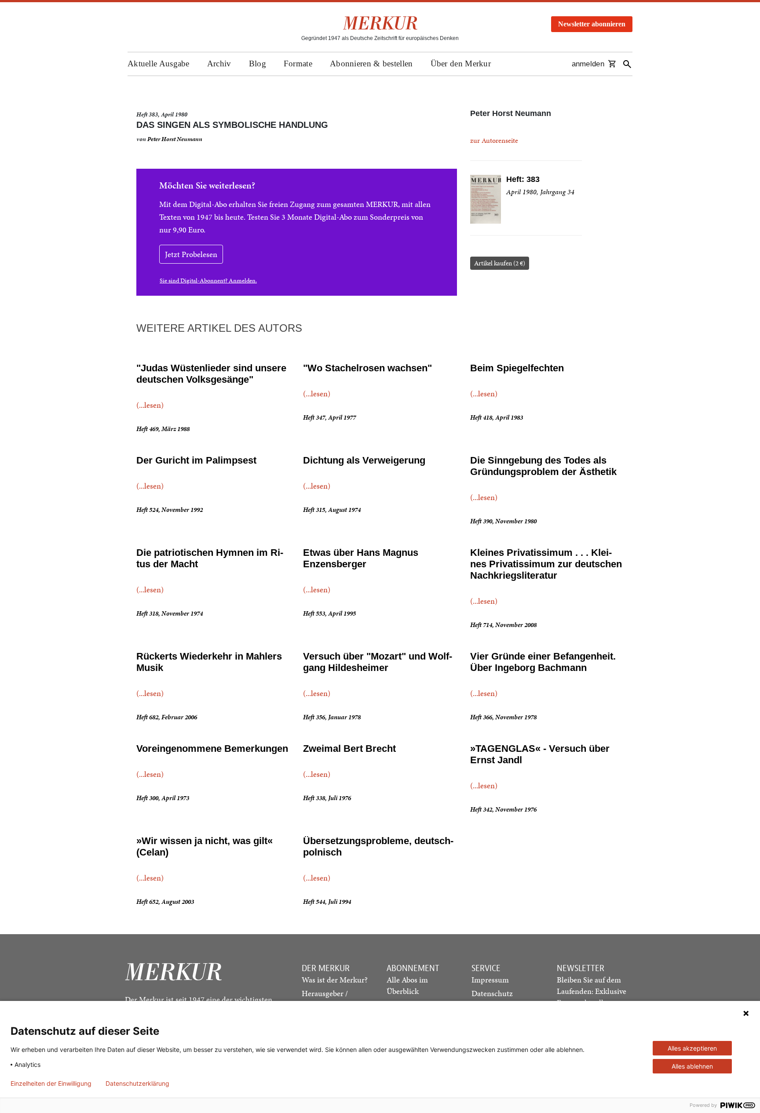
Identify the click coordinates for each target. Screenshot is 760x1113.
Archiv (219, 63)
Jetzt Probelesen (191, 254)
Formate (298, 63)
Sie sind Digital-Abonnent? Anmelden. (208, 280)
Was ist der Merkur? (335, 979)
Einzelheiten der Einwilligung (51, 1083)
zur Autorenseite (494, 140)
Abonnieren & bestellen (371, 63)
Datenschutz (492, 993)
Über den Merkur (461, 63)
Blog (257, 63)
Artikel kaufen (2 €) (499, 263)
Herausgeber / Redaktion (325, 999)
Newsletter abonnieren (591, 24)
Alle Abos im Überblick (407, 985)
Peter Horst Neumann (174, 139)
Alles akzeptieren (692, 1048)
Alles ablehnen (692, 1066)
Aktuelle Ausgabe (159, 63)
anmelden (588, 64)
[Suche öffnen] (627, 63)
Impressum (490, 979)
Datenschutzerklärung (137, 1083)
